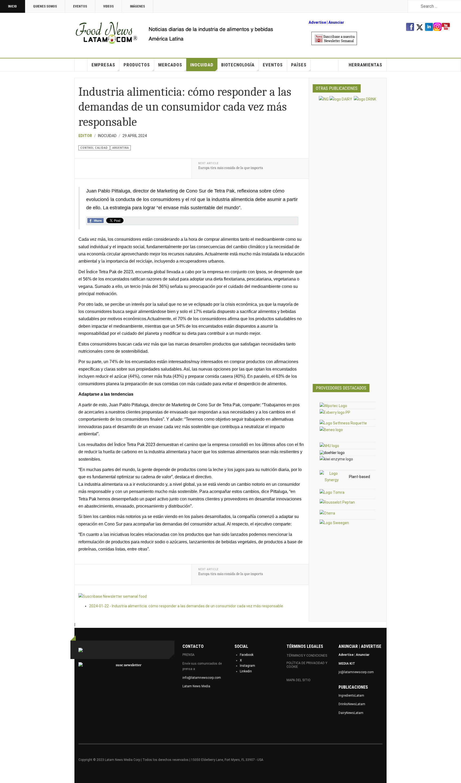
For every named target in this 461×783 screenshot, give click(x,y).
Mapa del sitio (299, 680)
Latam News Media (196, 686)
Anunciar (362, 655)
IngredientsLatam (351, 695)
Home (81, 64)
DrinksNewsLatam (352, 704)
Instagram (247, 666)
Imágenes (137, 6)
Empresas (103, 64)
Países (299, 64)
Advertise (317, 22)
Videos (108, 6)
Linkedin (246, 671)
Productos (137, 64)
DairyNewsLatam (351, 713)
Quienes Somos (45, 6)
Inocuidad (201, 64)
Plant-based (359, 477)
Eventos (80, 6)
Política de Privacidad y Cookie (307, 665)
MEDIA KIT (347, 663)
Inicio (12, 6)
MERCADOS (170, 64)
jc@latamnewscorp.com (356, 672)
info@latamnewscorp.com (201, 678)
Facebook (246, 655)
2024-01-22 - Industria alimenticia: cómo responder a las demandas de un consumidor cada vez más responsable (186, 606)
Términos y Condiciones (307, 655)
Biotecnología (238, 64)
